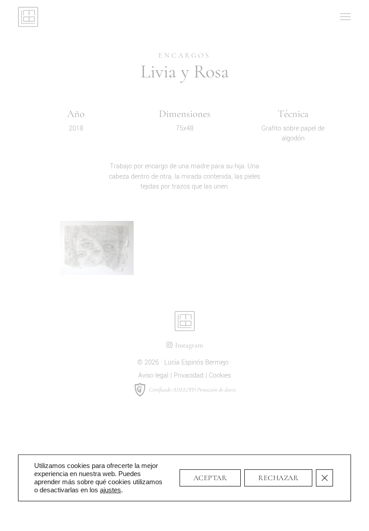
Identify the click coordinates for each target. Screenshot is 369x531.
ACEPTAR (210, 477)
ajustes (110, 490)
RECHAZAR (278, 477)
